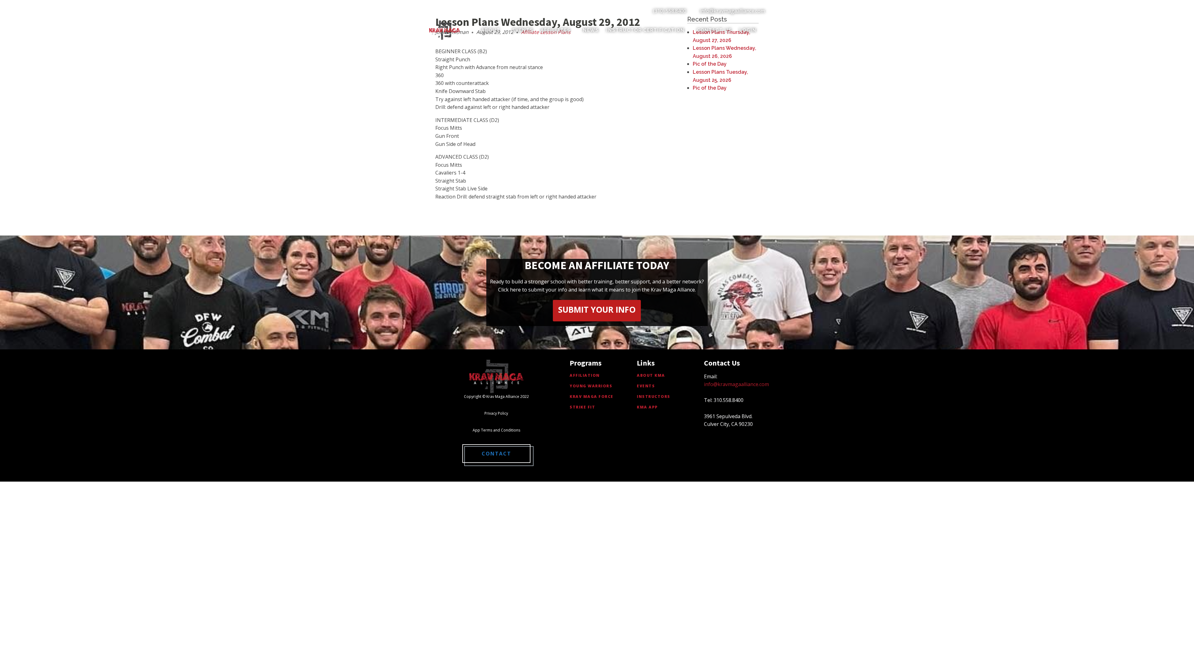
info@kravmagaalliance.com (732, 10)
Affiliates (556, 30)
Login (748, 30)
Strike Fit (582, 407)
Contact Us (714, 30)
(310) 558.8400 (669, 10)
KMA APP (647, 407)
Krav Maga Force (591, 396)
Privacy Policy (496, 413)
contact (496, 453)
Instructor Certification (645, 30)
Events (522, 30)
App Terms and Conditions (496, 430)
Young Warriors (591, 386)
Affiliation (585, 375)
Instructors (653, 396)
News (591, 30)
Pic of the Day (710, 64)
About (490, 30)
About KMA (651, 375)
